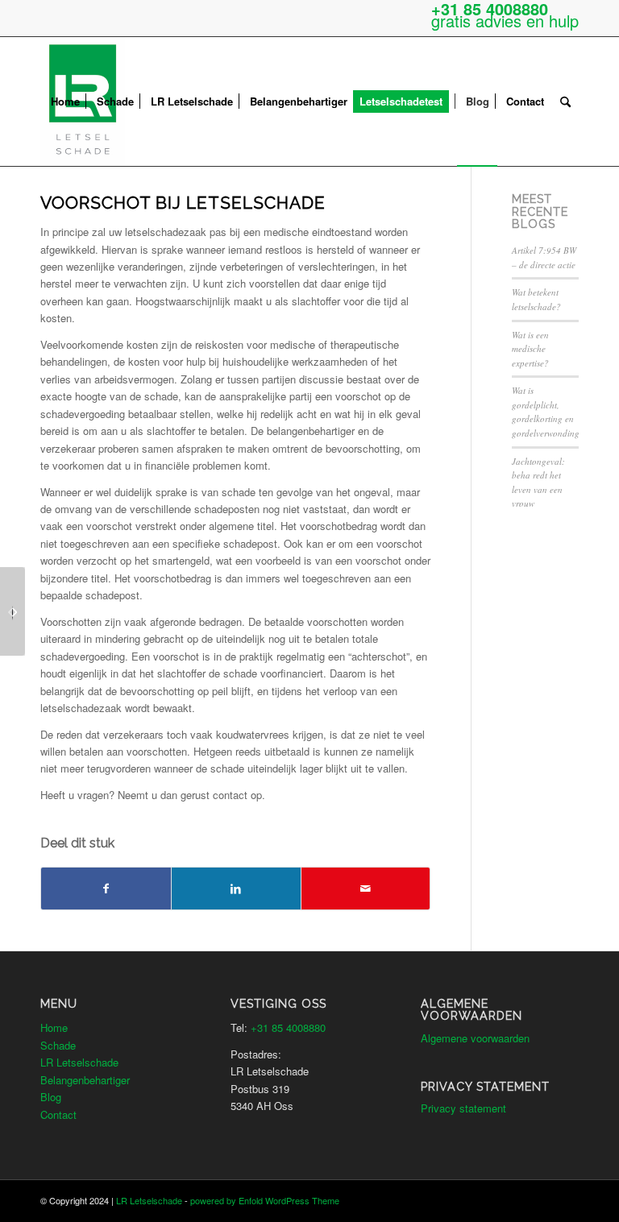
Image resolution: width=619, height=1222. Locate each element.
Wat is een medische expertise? (530, 349)
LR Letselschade (79, 1062)
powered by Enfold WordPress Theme (264, 1200)
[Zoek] (565, 101)
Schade (58, 1045)
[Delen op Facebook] (106, 888)
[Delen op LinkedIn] (236, 888)
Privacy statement (463, 1108)
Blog (50, 1096)
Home (54, 1027)
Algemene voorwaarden (475, 1038)
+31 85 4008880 (288, 1027)
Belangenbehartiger (85, 1079)
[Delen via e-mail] (365, 888)
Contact (58, 1114)
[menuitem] (65, 101)
